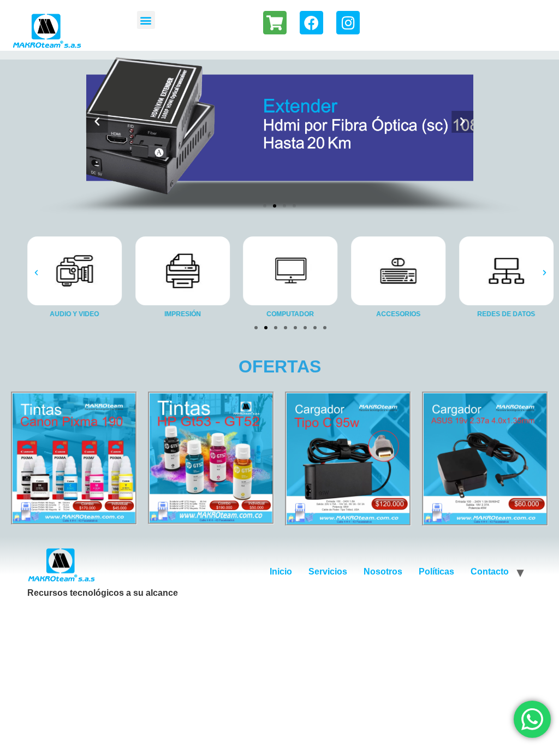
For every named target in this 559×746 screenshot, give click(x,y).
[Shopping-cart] (275, 22)
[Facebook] (311, 22)
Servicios (327, 571)
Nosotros (383, 571)
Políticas (436, 571)
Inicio (281, 571)
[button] (146, 20)
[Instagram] (348, 22)
